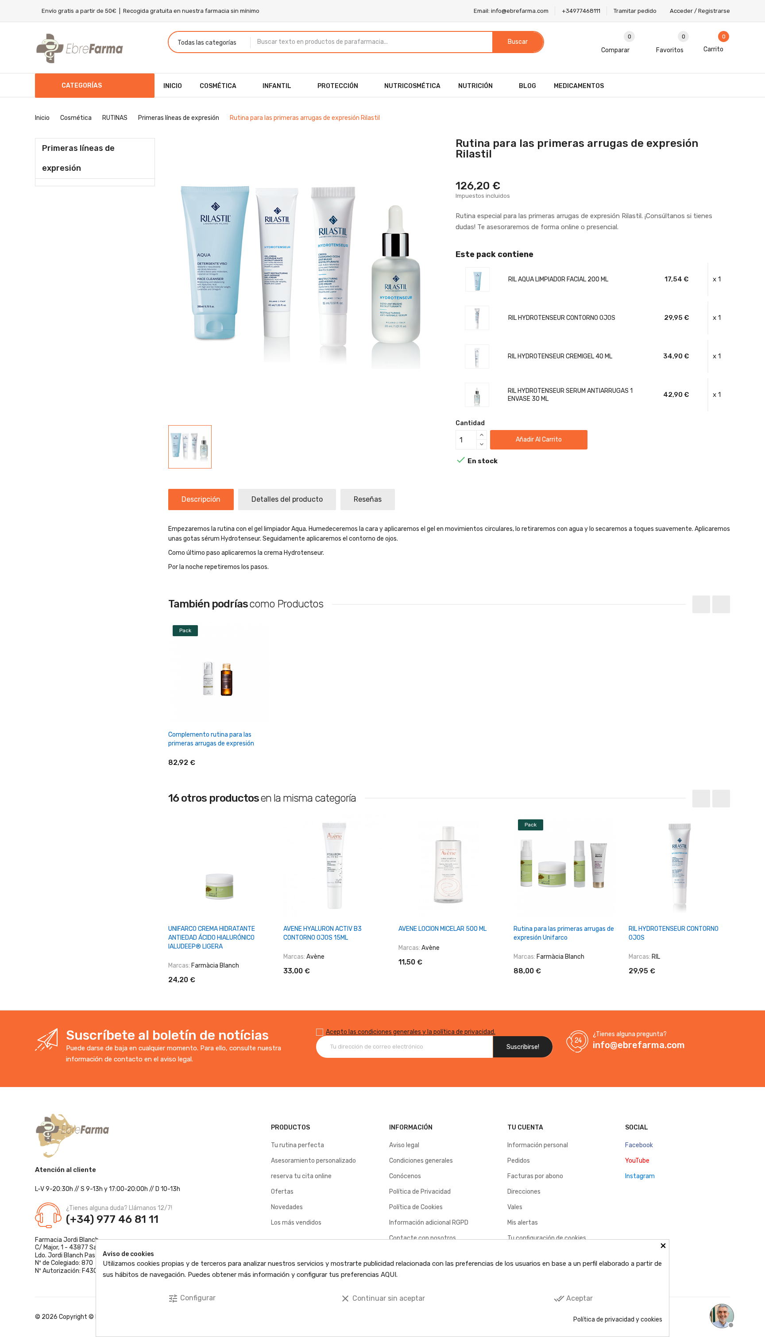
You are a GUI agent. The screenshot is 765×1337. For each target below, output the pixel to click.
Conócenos (405, 1176)
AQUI (388, 1275)
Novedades (287, 1207)
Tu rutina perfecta (297, 1145)
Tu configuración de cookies (546, 1238)
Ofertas (282, 1191)
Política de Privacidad (420, 1191)
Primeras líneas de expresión (78, 158)
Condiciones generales (421, 1160)
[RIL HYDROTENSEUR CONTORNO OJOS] (477, 318)
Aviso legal (404, 1145)
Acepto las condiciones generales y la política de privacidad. (410, 1032)
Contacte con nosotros (422, 1238)
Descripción (201, 499)
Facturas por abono (535, 1176)
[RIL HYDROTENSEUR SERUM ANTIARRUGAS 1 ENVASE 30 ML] (477, 395)
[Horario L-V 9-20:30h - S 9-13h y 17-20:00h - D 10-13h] (721, 1315)
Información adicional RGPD (428, 1222)
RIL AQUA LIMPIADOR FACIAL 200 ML (558, 279)
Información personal (537, 1145)
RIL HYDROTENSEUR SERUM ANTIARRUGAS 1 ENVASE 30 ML (570, 395)
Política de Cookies (416, 1207)
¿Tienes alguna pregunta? (630, 1034)
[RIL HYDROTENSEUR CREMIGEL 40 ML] (477, 356)
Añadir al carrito (539, 439)
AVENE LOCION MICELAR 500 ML (442, 929)
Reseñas (368, 499)
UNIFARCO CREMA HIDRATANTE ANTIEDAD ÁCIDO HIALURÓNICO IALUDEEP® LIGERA (211, 937)
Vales (514, 1207)
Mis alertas (522, 1222)
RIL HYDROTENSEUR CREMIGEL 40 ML (560, 356)
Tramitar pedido (635, 11)
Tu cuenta (525, 1127)
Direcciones (524, 1191)
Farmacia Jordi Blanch (67, 1240)
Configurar (192, 1298)
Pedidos (518, 1160)
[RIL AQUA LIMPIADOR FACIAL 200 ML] (477, 279)
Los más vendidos (296, 1222)
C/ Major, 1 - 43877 (61, 1247)
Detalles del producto (287, 499)
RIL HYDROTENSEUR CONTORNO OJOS (561, 318)
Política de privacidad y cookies (617, 1319)
